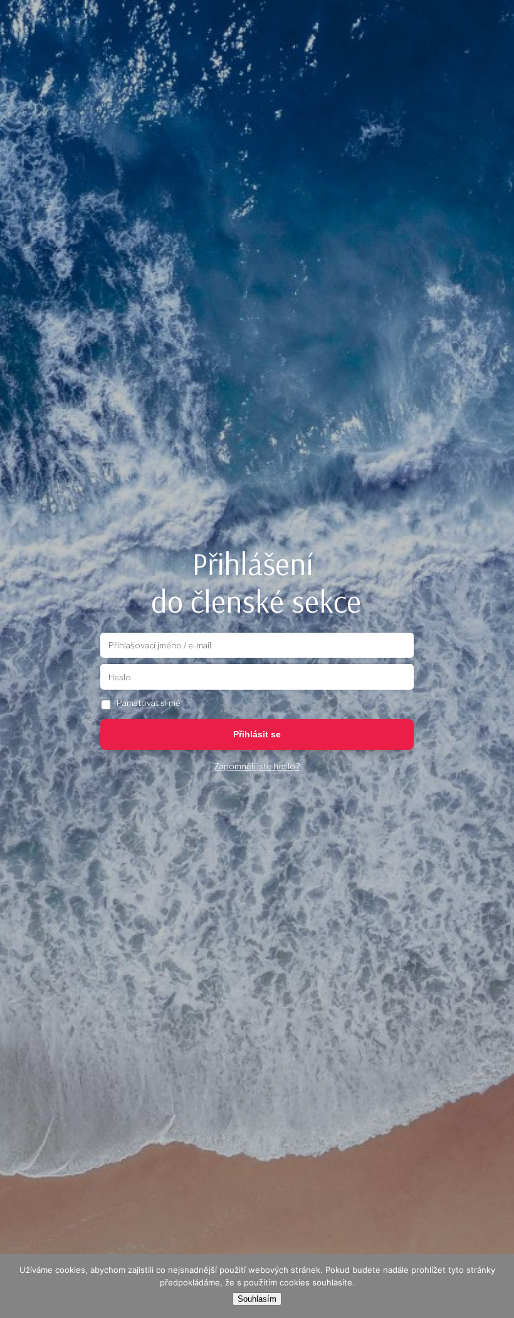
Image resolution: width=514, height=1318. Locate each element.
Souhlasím (257, 1299)
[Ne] (498, 1286)
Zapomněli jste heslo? (257, 766)
